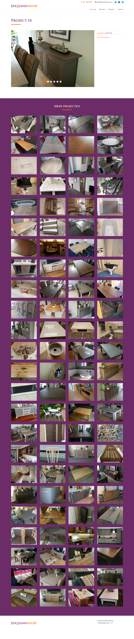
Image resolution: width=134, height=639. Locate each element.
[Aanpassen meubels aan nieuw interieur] (81, 227)
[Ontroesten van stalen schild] (110, 433)
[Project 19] (81, 515)
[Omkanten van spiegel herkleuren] (53, 371)
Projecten (111, 9)
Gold (111, 623)
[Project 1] (81, 556)
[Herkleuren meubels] (81, 165)
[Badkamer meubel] (81, 371)
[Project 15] (81, 536)
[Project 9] (81, 597)
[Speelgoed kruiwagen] (110, 227)
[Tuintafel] (110, 145)
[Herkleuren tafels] (53, 289)
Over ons (93, 9)
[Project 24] (53, 495)
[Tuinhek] (110, 309)
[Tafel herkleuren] (110, 289)
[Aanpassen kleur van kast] (110, 207)
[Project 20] (53, 515)
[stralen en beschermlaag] (81, 268)
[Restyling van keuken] (81, 207)
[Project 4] (53, 577)
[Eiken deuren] (81, 186)
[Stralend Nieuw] (24, 2)
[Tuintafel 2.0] (81, 474)
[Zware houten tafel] (81, 433)
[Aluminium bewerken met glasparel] (110, 248)
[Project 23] (81, 495)
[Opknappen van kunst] (24, 351)
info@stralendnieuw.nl (104, 2)
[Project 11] (53, 556)
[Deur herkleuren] (53, 433)
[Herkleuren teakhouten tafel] (24, 227)
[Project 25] (24, 495)
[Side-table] (110, 124)
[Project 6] (110, 577)
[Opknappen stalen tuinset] (53, 412)
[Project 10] (110, 597)
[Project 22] (110, 495)
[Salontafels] (81, 145)
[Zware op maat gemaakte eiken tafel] (53, 165)
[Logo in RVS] (53, 207)
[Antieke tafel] (24, 248)
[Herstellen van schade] (24, 371)
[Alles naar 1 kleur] (24, 124)
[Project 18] (110, 515)
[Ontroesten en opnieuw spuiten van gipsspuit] (110, 268)
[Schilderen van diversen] (53, 330)
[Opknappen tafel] (81, 330)
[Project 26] (110, 474)
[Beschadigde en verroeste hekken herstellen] (24, 392)
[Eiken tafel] (53, 145)
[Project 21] (24, 515)
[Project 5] (81, 577)
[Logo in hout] (24, 165)
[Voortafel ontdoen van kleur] (81, 412)
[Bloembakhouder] (24, 207)
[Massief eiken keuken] (24, 453)
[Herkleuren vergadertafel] (81, 248)
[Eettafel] (81, 124)
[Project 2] (110, 556)
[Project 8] (53, 597)
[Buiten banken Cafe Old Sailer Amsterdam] (110, 453)
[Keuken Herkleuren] (53, 124)
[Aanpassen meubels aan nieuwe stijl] (53, 268)
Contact (120, 9)
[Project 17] (24, 536)
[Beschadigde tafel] (24, 145)
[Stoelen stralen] (53, 453)
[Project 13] (110, 536)
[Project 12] (24, 556)
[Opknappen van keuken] (110, 330)
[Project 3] (24, 577)
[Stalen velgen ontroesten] (53, 351)
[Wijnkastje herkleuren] (24, 268)
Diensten (102, 9)
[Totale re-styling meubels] (110, 186)
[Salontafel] (53, 248)
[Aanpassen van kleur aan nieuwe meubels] (24, 289)
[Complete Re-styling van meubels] (53, 309)
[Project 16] (53, 536)
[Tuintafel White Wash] (53, 186)
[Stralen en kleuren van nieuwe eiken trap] (53, 227)
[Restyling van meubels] (110, 165)
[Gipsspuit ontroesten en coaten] (24, 186)
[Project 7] (24, 597)
